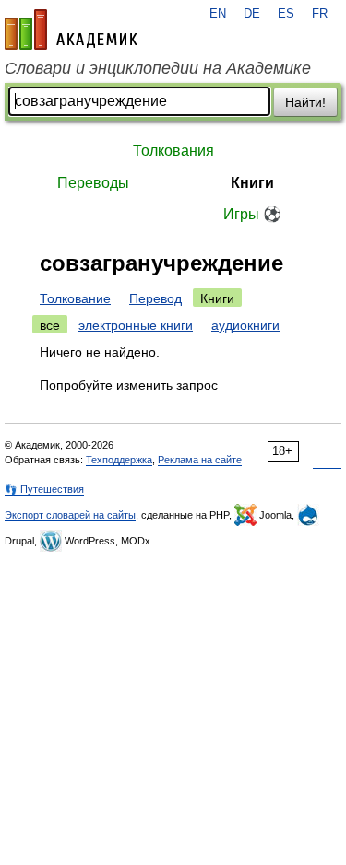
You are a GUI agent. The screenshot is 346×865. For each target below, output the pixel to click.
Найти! (305, 102)
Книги (252, 183)
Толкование (75, 298)
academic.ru (71, 29)
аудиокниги (245, 325)
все (50, 325)
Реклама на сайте (200, 459)
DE (252, 13)
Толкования (173, 150)
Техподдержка (119, 459)
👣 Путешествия (44, 489)
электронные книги (135, 325)
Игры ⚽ (252, 214)
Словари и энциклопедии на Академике (158, 68)
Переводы (93, 183)
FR (320, 13)
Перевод (155, 298)
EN (217, 13)
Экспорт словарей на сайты (70, 514)
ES (286, 13)
